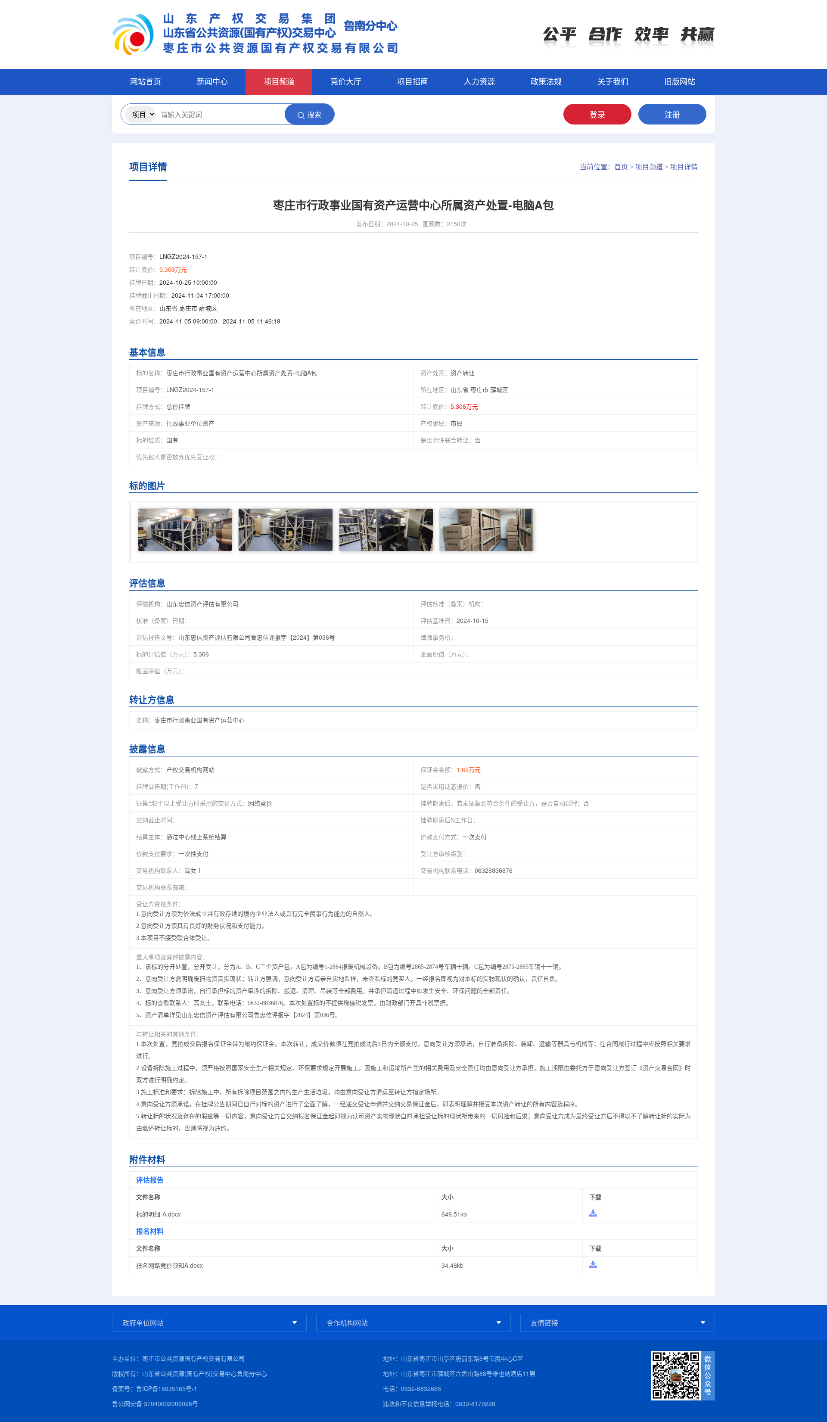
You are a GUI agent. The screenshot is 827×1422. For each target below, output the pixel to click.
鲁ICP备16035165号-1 (166, 1388)
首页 (621, 167)
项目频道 (649, 167)
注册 (672, 114)
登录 (597, 114)
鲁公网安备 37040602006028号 (155, 1403)
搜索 (314, 114)
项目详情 (684, 167)
